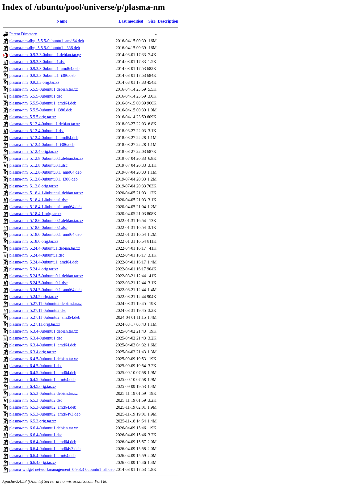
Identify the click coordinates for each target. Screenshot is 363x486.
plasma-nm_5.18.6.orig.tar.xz (33, 241)
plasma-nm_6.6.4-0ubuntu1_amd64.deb (42, 441)
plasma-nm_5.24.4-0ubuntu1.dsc (36, 255)
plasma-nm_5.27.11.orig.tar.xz (34, 324)
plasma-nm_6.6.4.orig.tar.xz (32, 462)
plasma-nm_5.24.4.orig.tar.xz (33, 269)
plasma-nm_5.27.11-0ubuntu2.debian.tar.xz (45, 303)
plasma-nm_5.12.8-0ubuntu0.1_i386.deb (43, 179)
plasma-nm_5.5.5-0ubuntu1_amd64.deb (42, 103)
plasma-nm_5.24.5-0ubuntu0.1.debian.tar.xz (46, 276)
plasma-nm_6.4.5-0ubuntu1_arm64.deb (42, 379)
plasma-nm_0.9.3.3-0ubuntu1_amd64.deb (44, 68)
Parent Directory (23, 34)
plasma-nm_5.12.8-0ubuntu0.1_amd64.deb (45, 172)
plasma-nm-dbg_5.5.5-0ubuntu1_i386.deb (44, 47)
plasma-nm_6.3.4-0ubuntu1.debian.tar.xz (43, 331)
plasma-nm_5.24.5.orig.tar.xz (33, 296)
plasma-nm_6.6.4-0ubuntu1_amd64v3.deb (45, 448)
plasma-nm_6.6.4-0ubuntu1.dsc (35, 435)
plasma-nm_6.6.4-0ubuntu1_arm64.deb (42, 455)
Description (168, 21)
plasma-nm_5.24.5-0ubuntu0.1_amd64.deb (45, 289)
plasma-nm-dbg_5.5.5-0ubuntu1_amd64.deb (46, 41)
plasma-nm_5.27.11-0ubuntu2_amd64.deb (44, 317)
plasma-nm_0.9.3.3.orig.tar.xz (34, 82)
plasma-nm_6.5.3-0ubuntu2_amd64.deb (42, 407)
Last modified (131, 21)
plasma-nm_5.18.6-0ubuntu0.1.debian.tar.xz (46, 220)
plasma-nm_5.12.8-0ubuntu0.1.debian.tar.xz (46, 158)
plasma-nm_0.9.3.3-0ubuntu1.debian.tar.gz (45, 54)
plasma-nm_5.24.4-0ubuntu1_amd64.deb (43, 262)
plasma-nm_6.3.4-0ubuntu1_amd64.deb (42, 345)
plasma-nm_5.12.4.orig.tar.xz (33, 151)
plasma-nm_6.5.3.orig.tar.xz (32, 421)
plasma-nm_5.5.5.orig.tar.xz (32, 117)
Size (151, 21)
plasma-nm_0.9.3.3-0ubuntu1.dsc (37, 61)
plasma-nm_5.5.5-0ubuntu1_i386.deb (40, 110)
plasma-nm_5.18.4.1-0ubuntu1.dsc (38, 200)
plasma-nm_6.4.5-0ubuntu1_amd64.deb (42, 372)
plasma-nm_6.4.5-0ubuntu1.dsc (35, 365)
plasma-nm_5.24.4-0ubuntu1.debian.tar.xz (44, 248)
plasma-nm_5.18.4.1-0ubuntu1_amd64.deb (45, 206)
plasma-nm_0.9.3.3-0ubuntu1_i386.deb (42, 75)
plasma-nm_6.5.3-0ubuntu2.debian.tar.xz (43, 393)
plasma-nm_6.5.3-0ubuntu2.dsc (35, 400)
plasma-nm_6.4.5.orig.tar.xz (32, 386)
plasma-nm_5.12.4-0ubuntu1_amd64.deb (43, 137)
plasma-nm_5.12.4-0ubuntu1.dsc (36, 130)
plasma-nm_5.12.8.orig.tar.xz (33, 186)
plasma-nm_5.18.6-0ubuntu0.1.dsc (38, 227)
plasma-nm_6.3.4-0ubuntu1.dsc (35, 338)
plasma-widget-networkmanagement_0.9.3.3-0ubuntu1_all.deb (62, 469)
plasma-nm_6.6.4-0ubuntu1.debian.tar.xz (43, 428)
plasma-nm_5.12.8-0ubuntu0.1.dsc (38, 165)
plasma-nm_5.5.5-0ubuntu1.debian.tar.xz (43, 89)
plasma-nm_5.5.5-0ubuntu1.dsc (35, 96)
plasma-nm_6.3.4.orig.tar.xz (32, 352)
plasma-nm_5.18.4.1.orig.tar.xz (35, 213)
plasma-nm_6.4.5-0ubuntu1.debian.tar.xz (43, 359)
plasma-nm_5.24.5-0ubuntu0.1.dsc (38, 282)
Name (62, 21)
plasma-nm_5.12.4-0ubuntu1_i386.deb (41, 144)
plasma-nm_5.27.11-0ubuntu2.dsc (37, 310)
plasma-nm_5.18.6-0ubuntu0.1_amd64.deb (45, 234)
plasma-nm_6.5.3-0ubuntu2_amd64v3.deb (45, 414)
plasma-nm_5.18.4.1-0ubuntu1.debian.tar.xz (46, 193)
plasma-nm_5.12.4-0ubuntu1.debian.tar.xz (44, 123)
